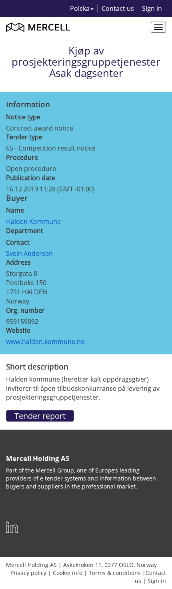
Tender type (24, 137)
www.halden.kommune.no (45, 341)
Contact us (118, 8)
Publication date (30, 177)
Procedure (22, 157)
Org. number (25, 310)
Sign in (152, 8)
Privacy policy (28, 573)
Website (18, 330)
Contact (18, 242)
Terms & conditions (115, 573)
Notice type (23, 117)
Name (15, 210)
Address (18, 262)
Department (24, 230)
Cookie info (67, 573)
